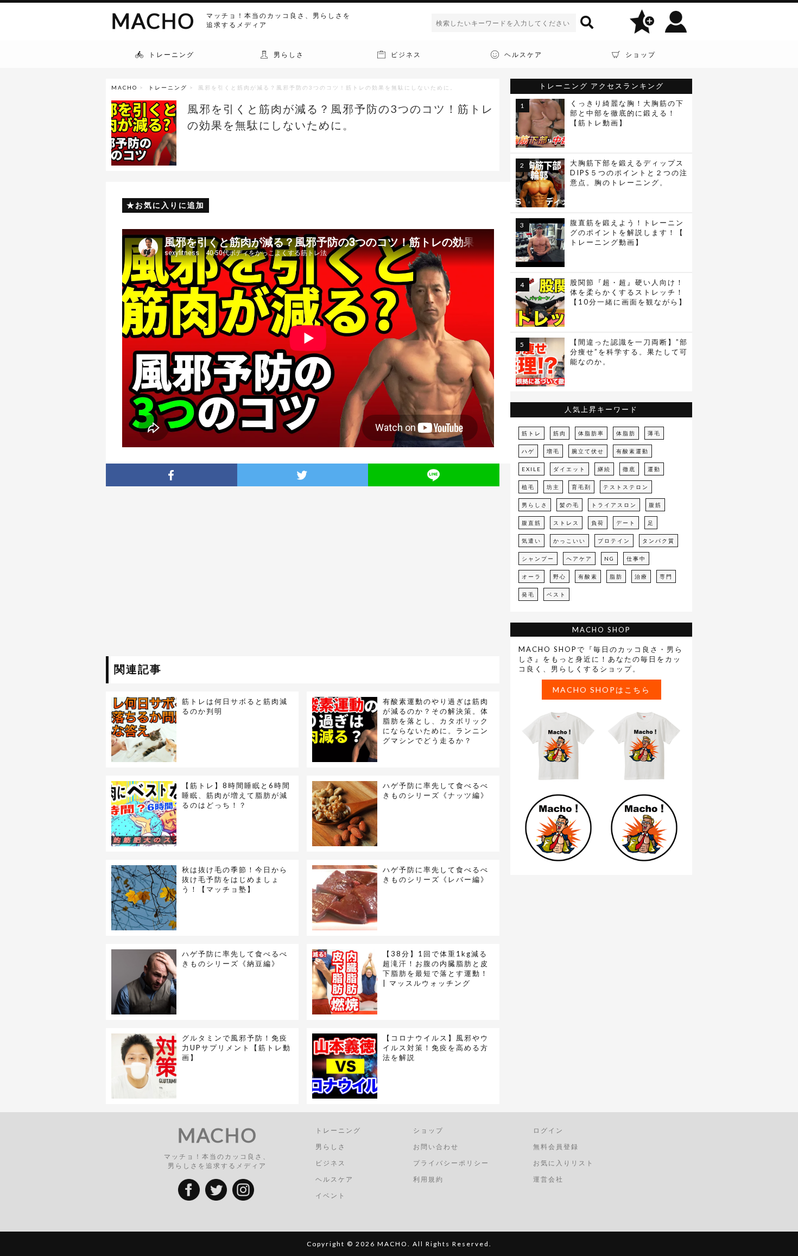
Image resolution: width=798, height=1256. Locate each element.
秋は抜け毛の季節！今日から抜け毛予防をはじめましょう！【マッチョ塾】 (235, 879)
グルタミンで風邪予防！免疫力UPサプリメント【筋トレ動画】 (236, 1047)
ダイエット (569, 469)
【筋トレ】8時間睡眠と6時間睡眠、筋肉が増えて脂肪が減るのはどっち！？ (236, 795)
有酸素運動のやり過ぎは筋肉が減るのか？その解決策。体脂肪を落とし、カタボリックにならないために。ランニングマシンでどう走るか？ (436, 721)
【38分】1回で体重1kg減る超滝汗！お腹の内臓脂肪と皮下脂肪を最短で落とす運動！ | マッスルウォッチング (436, 968)
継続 (604, 469)
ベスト (556, 594)
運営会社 (548, 1179)
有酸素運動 (632, 451)
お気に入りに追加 (170, 205)
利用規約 (428, 1179)
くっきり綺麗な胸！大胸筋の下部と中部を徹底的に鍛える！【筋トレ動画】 (627, 113)
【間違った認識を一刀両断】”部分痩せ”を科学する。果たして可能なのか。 (629, 352)
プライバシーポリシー (451, 1163)
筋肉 (559, 433)
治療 (641, 576)
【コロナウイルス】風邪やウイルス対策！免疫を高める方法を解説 (436, 1047)
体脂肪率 (591, 433)
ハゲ (528, 451)
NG (609, 558)
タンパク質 (658, 540)
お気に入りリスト (563, 1163)
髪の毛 (569, 505)
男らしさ (535, 505)
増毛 (553, 451)
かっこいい (569, 540)
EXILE (531, 469)
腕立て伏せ (588, 451)
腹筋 (655, 505)
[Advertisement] (205, 573)
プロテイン (614, 540)
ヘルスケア (334, 1179)
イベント (330, 1195)
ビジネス (330, 1163)
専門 (666, 576)
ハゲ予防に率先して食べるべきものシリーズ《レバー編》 (436, 874)
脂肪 (616, 576)
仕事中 (636, 558)
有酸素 (588, 576)
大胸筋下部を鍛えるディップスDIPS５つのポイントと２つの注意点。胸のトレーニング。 (629, 172)
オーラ (531, 576)
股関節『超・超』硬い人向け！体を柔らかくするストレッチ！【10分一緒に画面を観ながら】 (628, 292)
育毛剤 (581, 487)
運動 (654, 469)
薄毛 (654, 433)
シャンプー (538, 558)
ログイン (548, 1130)
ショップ (428, 1130)
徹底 (629, 469)
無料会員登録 (556, 1147)
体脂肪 (626, 433)
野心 (559, 576)
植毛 (528, 487)
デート (626, 522)
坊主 (553, 487)
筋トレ (531, 433)
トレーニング (167, 87)
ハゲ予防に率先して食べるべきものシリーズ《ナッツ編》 (436, 790)
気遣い (531, 540)
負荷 (597, 522)
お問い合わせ (436, 1147)
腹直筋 (531, 522)
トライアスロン (614, 505)
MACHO (153, 20)
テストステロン (626, 487)
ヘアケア (579, 558)
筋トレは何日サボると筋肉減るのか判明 (235, 706)
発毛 (528, 594)
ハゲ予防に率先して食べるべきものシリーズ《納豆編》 (235, 958)
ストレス (566, 522)
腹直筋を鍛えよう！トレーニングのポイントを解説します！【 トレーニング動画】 (627, 232)
